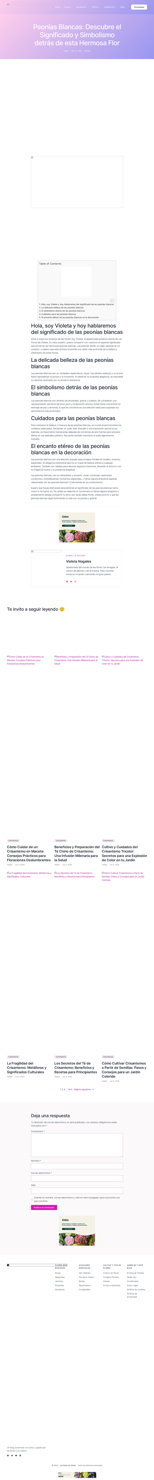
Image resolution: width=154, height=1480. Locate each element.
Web (33, 1185)
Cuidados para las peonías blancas (59, 314)
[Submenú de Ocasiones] (86, 7)
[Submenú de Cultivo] (99, 7)
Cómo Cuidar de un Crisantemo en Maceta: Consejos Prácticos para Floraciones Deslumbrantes (29, 853)
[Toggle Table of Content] (111, 301)
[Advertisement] (77, 87)
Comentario (38, 1131)
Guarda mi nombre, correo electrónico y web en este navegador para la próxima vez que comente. (77, 1199)
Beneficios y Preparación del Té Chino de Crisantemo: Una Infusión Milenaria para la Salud (77, 853)
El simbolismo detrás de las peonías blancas (63, 310)
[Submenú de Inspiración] (115, 7)
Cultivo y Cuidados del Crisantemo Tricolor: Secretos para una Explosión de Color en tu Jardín (124, 853)
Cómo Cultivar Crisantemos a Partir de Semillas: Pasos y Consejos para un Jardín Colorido (124, 1069)
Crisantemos (13, 841)
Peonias (88, 51)
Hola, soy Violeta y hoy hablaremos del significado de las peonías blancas (77, 304)
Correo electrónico (41, 1173)
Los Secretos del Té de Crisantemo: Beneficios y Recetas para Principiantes (75, 1067)
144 (70, 1089)
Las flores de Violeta (68, 1465)
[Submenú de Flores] (71, 7)
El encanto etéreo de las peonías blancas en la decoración (70, 317)
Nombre (36, 1160)
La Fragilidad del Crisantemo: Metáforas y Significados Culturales (26, 1067)
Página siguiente (84, 1089)
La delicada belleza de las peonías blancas (62, 307)
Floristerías (139, 7)
